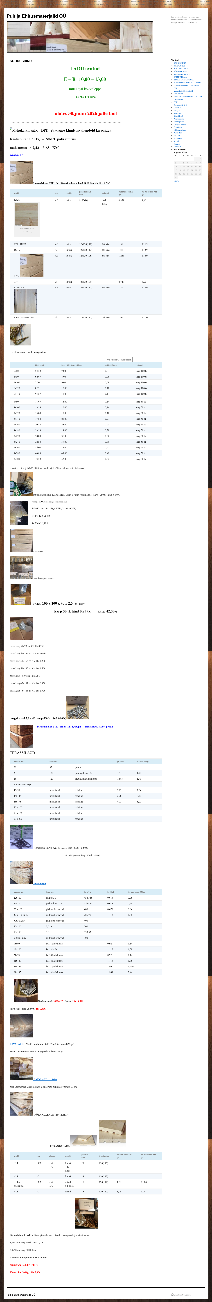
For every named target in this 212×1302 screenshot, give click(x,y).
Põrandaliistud (179, 118)
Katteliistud (178, 113)
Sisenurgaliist (179, 121)
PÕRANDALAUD (181, 68)
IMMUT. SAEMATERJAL (184, 79)
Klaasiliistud (178, 116)
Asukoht (177, 144)
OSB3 (176, 102)
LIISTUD (177, 107)
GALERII (177, 135)
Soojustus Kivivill (180, 105)
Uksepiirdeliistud (180, 124)
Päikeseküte (178, 132)
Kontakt (177, 141)
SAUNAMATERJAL (182, 74)
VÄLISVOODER (180, 71)
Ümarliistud (178, 127)
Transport (177, 146)
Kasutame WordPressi (182, 1294)
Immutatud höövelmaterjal (183, 91)
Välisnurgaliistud (180, 130)
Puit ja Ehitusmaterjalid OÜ (36, 15)
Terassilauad (178, 93)
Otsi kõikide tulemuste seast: (119, 359)
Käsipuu (177, 110)
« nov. (176, 180)
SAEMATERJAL (180, 77)
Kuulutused (178, 138)
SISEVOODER (179, 65)
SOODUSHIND (180, 63)
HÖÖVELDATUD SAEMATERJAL (187, 82)
